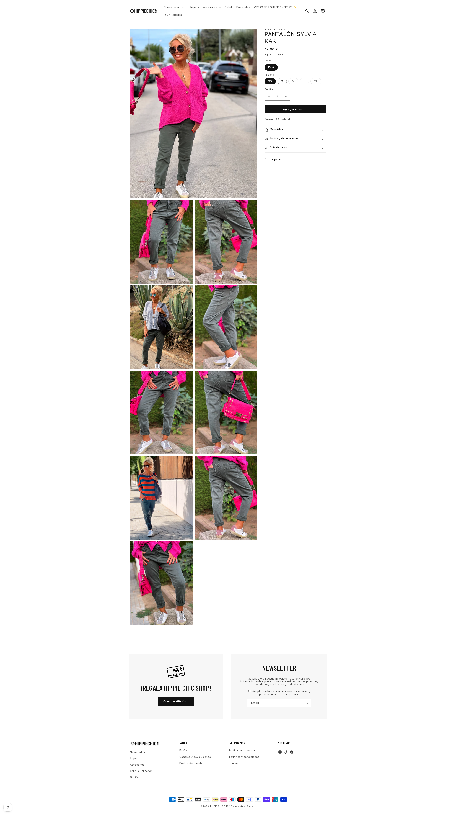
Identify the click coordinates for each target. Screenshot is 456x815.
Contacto (234, 762)
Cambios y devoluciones (195, 756)
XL (317, 82)
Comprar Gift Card (176, 701)
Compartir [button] (275, 159)
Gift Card (135, 776)
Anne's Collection (141, 770)
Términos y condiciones (244, 756)
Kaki (271, 67)
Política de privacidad (242, 750)
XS (270, 81)
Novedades (137, 752)
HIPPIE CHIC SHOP (220, 806)
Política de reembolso (193, 762)
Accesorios (137, 764)
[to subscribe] (307, 703)
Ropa (133, 758)
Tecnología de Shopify (243, 806)
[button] (194, 7)
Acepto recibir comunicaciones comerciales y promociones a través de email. (281, 693)
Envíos (183, 750)
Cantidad (270, 89)
